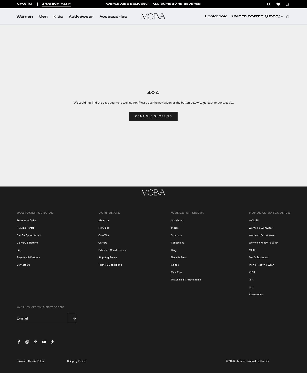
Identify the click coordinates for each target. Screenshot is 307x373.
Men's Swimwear (258, 257)
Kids (58, 16)
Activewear (81, 16)
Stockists (176, 235)
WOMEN (254, 220)
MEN (252, 250)
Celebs (175, 264)
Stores (175, 227)
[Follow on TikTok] (52, 342)
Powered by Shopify (257, 361)
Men (43, 16)
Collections (177, 242)
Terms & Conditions (110, 264)
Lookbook (216, 16)
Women (24, 16)
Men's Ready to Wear (261, 264)
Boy (251, 287)
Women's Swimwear (260, 227)
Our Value (176, 220)
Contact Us (23, 264)
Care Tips (103, 235)
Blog (173, 250)
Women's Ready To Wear (263, 242)
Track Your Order (26, 220)
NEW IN (25, 4)
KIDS (252, 272)
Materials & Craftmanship (186, 279)
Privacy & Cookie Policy (112, 250)
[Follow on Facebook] (19, 342)
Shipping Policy (107, 257)
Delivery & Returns (27, 242)
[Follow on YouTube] (44, 342)
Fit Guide (103, 227)
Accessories (113, 16)
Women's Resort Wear (262, 235)
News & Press (179, 257)
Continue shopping (153, 116)
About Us (103, 220)
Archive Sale (56, 4)
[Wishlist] (278, 4)
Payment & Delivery (28, 257)
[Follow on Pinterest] (35, 342)
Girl (251, 279)
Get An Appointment (29, 235)
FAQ (19, 250)
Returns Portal (25, 227)
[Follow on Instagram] (27, 342)
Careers (102, 242)
